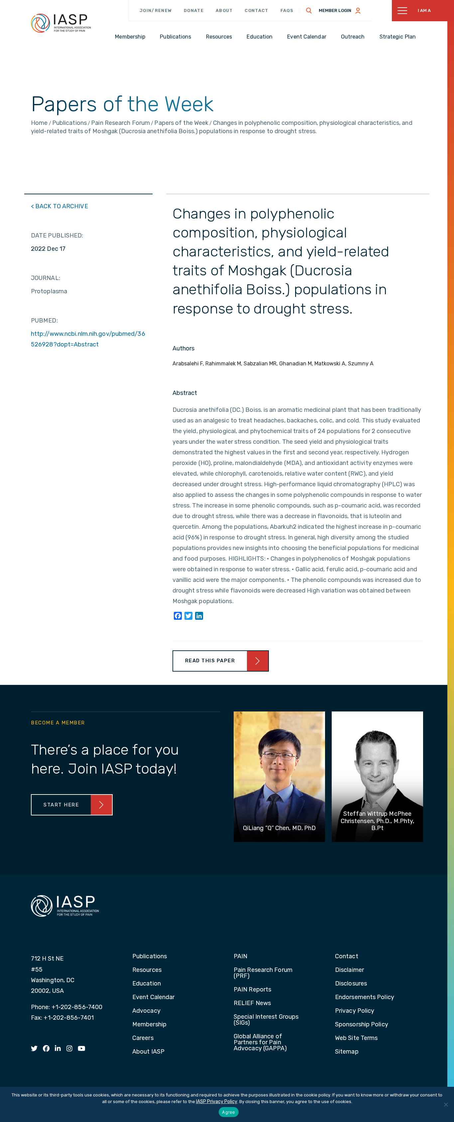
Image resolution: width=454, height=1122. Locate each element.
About (224, 10)
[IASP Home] (61, 23)
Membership (149, 1024)
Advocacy (146, 1011)
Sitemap (347, 1052)
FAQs (287, 10)
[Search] (309, 11)
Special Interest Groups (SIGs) (266, 1020)
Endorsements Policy (364, 997)
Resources (147, 970)
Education (146, 984)
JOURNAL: (45, 278)
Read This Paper (210, 661)
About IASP (148, 1052)
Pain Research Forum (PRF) (263, 973)
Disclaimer (349, 970)
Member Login (335, 10)
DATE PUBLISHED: (57, 235)
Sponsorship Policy (361, 1024)
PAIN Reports (252, 989)
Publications (149, 956)
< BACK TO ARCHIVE (59, 206)
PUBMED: (44, 320)
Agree (228, 1112)
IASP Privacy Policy (216, 1101)
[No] (445, 1104)
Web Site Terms (356, 1038)
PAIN (240, 956)
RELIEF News (252, 1003)
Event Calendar (153, 997)
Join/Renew (156, 10)
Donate (194, 10)
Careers (143, 1038)
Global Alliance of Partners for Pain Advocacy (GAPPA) (260, 1042)
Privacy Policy (354, 1011)
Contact (256, 10)
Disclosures (351, 984)
